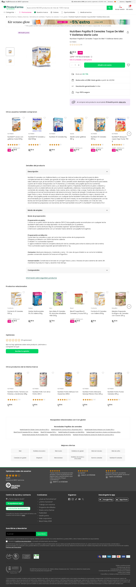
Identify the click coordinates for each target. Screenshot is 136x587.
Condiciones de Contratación (120, 569)
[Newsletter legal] (7, 541)
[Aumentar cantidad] (78, 65)
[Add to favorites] (128, 65)
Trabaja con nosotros (47, 505)
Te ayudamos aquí (15, 503)
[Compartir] (127, 32)
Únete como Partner (46, 510)
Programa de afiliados (47, 507)
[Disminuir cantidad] (71, 65)
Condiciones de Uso (123, 567)
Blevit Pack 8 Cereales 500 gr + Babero (26, 432)
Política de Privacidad (13, 547)
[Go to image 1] (10, 51)
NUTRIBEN (73, 42)
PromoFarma (12, 17)
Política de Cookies (124, 572)
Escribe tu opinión (22, 351)
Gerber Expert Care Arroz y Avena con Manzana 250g (103, 432)
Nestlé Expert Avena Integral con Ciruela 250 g (99, 429)
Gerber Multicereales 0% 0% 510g (60, 435)
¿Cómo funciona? (46, 502)
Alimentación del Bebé (37, 17)
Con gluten (64, 17)
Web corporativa (45, 518)
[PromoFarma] (13, 8)
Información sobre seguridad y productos (41, 278)
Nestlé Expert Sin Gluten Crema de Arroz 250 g (34, 429)
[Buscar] (110, 8)
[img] (41, 56)
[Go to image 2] (10, 61)
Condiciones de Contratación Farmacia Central (114, 571)
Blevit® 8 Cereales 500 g (48, 432)
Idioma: (125, 2)
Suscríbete (42, 534)
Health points (44, 516)
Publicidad (43, 513)
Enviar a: (110, 2)
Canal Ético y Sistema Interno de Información (115, 574)
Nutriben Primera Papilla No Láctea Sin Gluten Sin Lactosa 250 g (93, 435)
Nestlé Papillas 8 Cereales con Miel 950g (71, 432)
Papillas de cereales (52, 17)
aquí (23, 515)
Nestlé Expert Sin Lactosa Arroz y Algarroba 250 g (67, 429)
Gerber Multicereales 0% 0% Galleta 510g (35, 435)
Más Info (122, 102)
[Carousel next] (129, 134)
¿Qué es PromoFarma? (47, 499)
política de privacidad (23, 541)
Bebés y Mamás (23, 17)
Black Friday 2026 (45, 521)
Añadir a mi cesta (104, 65)
